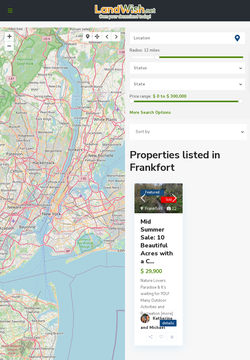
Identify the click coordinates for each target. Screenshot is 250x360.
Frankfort (154, 208)
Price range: (141, 96)
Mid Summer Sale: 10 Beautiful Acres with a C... (157, 241)
